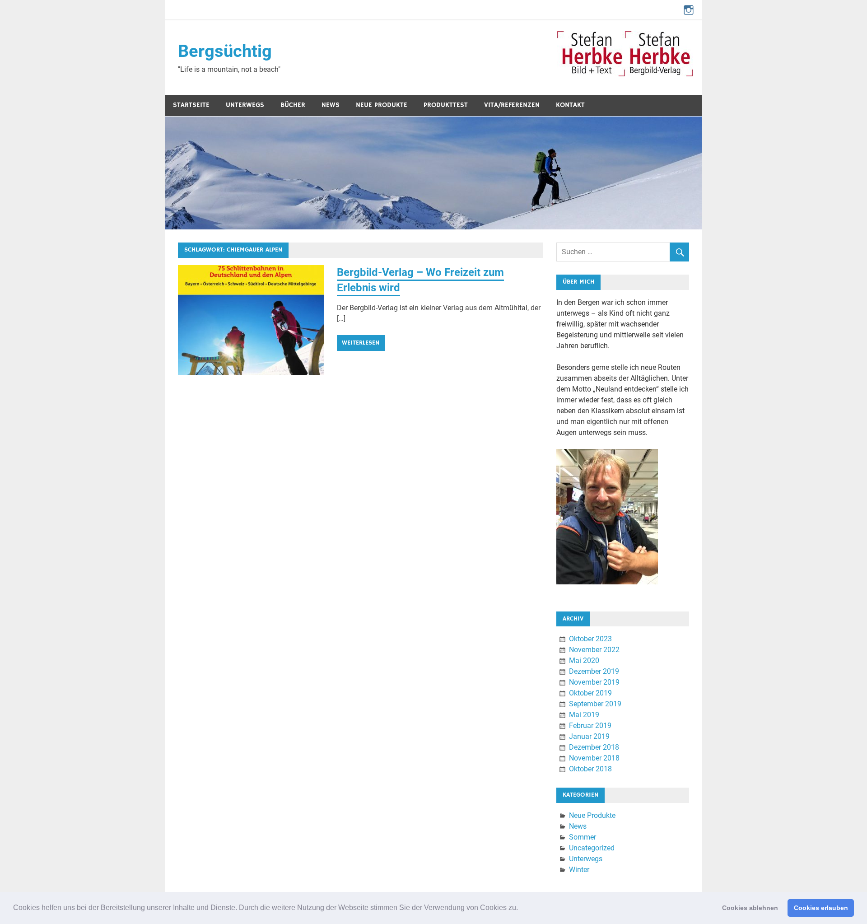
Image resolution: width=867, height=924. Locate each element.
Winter (579, 869)
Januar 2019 (589, 736)
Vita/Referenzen (512, 105)
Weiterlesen (360, 343)
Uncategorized (592, 848)
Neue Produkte (381, 105)
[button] (521, 908)
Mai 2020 (584, 660)
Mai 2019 (584, 714)
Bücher (292, 105)
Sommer (582, 837)
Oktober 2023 (590, 639)
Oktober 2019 (590, 693)
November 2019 (594, 682)
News (331, 105)
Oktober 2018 (590, 769)
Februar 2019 (590, 725)
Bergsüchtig (225, 51)
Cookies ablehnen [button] (750, 907)
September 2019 (595, 704)
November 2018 (594, 758)
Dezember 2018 (594, 747)
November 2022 (594, 649)
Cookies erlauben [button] (821, 907)
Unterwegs (245, 105)
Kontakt (570, 105)
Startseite (191, 105)
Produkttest (446, 105)
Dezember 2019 (594, 671)
